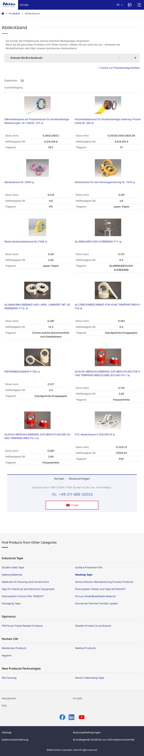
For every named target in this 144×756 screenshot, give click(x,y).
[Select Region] (129, 5)
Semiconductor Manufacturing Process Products (104, 581)
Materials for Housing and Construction (25, 581)
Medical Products (85, 648)
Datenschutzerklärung (15, 739)
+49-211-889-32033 (76, 494)
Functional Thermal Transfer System (96, 603)
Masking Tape (83, 574)
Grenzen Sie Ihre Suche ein (26, 57)
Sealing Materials (12, 574)
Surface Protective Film (88, 567)
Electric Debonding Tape (89, 677)
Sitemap (6, 732)
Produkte (14, 13)
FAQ (4, 705)
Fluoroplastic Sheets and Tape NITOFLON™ (100, 589)
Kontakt (77, 698)
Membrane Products (14, 648)
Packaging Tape (11, 603)
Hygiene (6, 655)
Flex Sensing (9, 677)
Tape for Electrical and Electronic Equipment (28, 589)
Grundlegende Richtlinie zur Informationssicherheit (104, 739)
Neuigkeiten (9, 698)
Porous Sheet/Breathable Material (95, 596)
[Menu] (139, 5)
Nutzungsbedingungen (87, 732)
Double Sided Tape (13, 567)
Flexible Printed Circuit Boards (93, 625)
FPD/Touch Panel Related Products (22, 625)
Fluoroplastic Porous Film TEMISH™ (23, 596)
